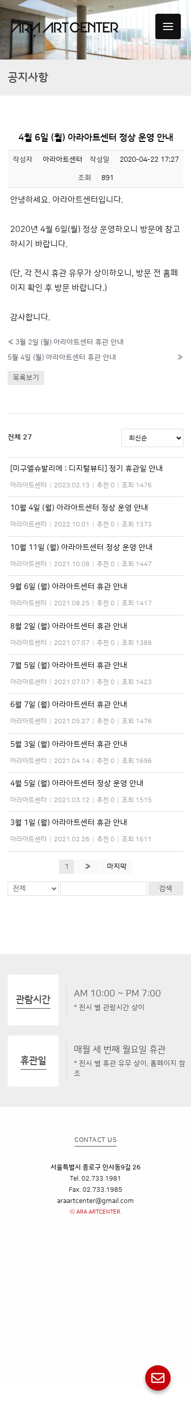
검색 (165, 889)
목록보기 (26, 378)
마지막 (117, 867)
